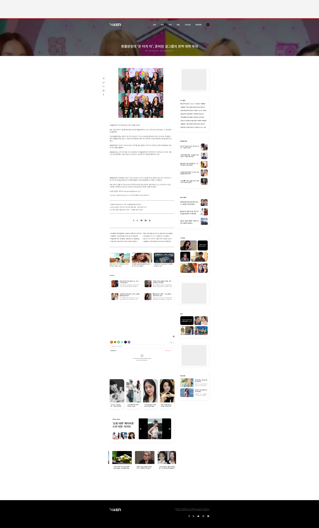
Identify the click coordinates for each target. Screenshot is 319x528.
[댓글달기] (104, 86)
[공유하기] (104, 82)
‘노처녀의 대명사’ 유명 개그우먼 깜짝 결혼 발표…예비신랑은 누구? (128, 207)
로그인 (208, 509)
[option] (155, 428)
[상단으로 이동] (104, 95)
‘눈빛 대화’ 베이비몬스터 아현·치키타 (123, 424)
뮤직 (170, 24)
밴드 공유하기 (150, 220)
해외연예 (198, 24)
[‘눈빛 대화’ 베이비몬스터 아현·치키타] (155, 428)
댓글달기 (104, 86)
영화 (178, 24)
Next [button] (169, 429)
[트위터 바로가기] (193, 516)
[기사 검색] (206, 24)
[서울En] (115, 24)
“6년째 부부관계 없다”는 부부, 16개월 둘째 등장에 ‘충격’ (125, 204)
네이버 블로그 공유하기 (146, 220)
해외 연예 (182, 376)
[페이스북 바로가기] (189, 516)
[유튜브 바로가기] (198, 516)
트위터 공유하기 (137, 220)
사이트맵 (204, 509)
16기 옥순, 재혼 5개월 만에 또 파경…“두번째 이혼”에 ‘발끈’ (126, 210)
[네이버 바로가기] (208, 516)
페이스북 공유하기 (133, 220)
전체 (154, 24)
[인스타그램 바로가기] (203, 516)
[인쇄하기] (104, 90)
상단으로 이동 (104, 95)
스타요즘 (188, 24)
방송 (162, 24)
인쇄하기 (104, 90)
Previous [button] (140, 429)
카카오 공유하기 (141, 220)
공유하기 (104, 82)
